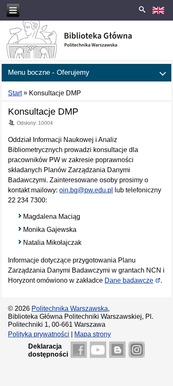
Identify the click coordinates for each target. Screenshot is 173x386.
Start (15, 93)
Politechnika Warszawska (69, 308)
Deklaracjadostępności (48, 350)
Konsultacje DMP (43, 111)
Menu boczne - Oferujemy (48, 72)
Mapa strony (92, 334)
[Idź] (142, 10)
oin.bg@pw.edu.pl (86, 190)
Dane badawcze (132, 280)
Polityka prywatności (38, 334)
